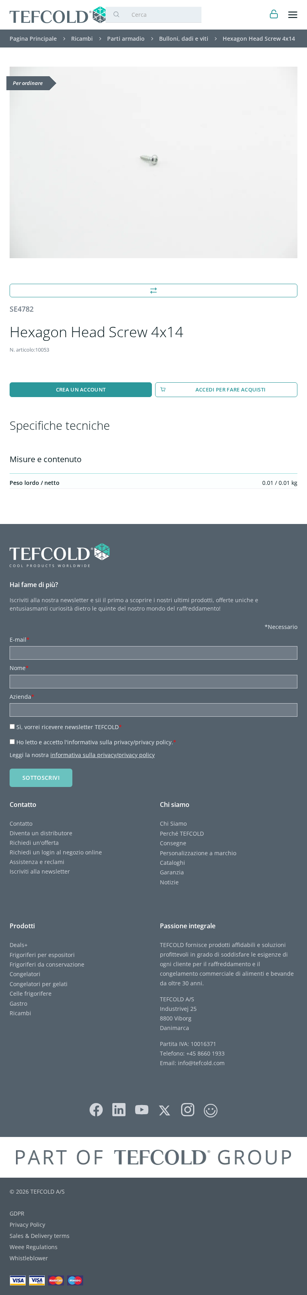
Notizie (169, 882)
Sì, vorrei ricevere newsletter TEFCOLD (69, 727)
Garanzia (172, 872)
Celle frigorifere (31, 993)
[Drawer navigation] (292, 15)
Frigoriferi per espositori (42, 955)
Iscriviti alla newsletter (40, 871)
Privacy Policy (27, 1224)
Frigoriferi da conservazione (47, 964)
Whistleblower (29, 1258)
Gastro (18, 1003)
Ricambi (20, 1013)
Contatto (21, 823)
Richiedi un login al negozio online (56, 852)
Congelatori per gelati (39, 984)
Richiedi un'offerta (34, 842)
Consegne (173, 843)
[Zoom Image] (153, 162)
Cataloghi (172, 862)
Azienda (22, 696)
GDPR (17, 1213)
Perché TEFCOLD (182, 833)
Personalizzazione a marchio (198, 853)
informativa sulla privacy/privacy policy (102, 755)
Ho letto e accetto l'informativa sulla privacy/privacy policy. (96, 742)
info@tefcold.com (201, 1063)
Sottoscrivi (41, 777)
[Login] (274, 15)
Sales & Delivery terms (40, 1236)
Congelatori (25, 974)
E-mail (20, 639)
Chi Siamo (173, 823)
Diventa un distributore (41, 833)
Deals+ (19, 945)
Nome (19, 668)
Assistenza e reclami (37, 862)
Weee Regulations (34, 1247)
